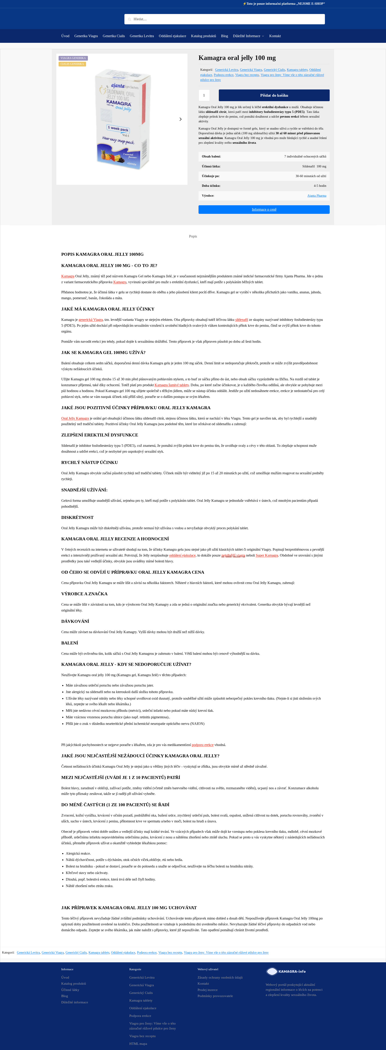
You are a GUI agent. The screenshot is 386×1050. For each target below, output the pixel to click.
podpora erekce (203, 745)
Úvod (65, 977)
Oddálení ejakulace (123, 952)
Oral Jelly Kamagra (75, 418)
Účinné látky (70, 990)
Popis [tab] (193, 236)
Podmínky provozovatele (215, 996)
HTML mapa (138, 1043)
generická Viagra (91, 320)
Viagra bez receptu (247, 75)
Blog (64, 996)
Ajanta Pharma (316, 195)
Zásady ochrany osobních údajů (220, 977)
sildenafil (241, 320)
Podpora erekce (223, 75)
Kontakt (203, 983)
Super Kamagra (267, 555)
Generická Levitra (226, 69)
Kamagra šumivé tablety (172, 385)
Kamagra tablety (297, 69)
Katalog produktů (73, 983)
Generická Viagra (251, 69)
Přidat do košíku (274, 95)
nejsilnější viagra (233, 555)
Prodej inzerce (208, 990)
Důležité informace (74, 1002)
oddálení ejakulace (182, 555)
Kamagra (67, 276)
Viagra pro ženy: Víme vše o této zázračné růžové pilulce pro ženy (226, 952)
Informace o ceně (264, 209)
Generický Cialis (274, 69)
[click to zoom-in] (122, 119)
